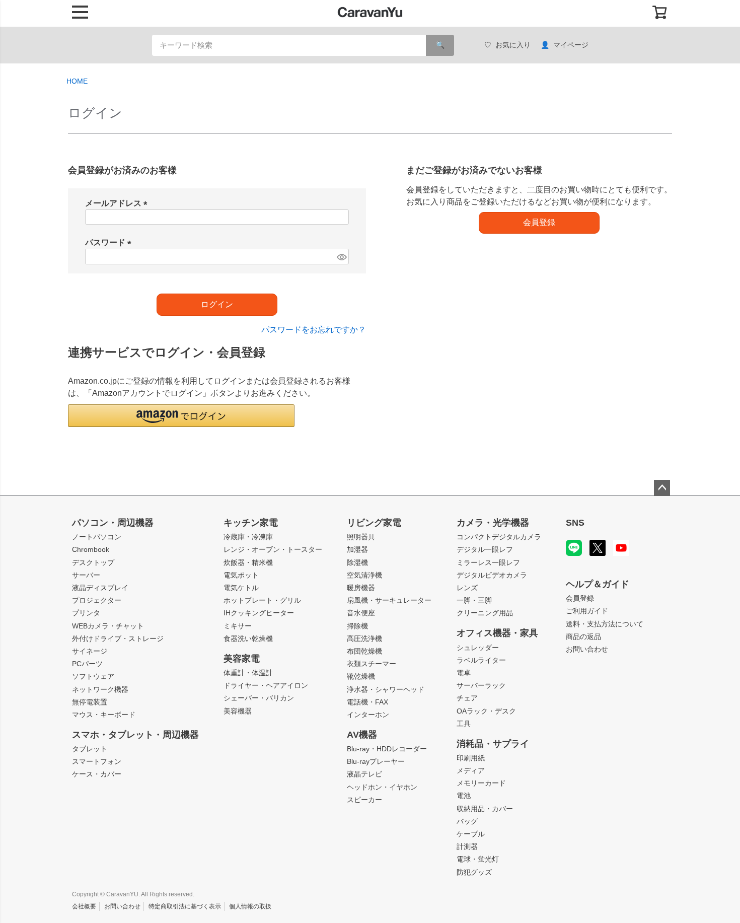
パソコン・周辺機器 (113, 523)
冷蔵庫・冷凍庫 (248, 537)
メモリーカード (481, 783)
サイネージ (89, 651)
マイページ (570, 45)
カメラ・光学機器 (493, 523)
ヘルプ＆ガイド (597, 584)
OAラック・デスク (486, 711)
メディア (471, 770)
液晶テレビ (364, 774)
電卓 (464, 673)
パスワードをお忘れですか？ (313, 329)
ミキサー (238, 626)
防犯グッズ (474, 872)
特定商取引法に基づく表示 (185, 906)
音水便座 (361, 613)
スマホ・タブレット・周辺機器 (135, 735)
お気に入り (513, 45)
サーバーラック (481, 685)
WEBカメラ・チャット (108, 626)
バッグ (467, 821)
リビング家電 (374, 523)
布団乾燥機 (364, 651)
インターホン (368, 715)
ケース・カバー (96, 774)
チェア (467, 698)
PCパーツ (87, 664)
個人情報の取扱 (250, 906)
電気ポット (241, 575)
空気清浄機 (364, 575)
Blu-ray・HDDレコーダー (387, 749)
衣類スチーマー (371, 664)
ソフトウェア (93, 676)
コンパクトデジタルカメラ (499, 537)
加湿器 (357, 549)
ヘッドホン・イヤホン (382, 787)
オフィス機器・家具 (497, 633)
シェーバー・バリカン (259, 698)
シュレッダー (478, 648)
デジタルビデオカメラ (492, 575)
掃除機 (357, 626)
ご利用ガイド (587, 611)
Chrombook (90, 549)
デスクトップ (93, 562)
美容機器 (238, 711)
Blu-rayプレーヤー (376, 761)
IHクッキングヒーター (259, 613)
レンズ (467, 588)
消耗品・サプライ (493, 744)
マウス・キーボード (103, 715)
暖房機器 (361, 588)
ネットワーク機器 (100, 689)
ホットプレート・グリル (262, 600)
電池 (464, 796)
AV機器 (362, 735)
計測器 (467, 846)
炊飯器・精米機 (248, 562)
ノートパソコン (96, 537)
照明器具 (361, 537)
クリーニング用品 (485, 613)
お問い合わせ (587, 649)
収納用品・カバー (485, 809)
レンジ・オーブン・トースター (273, 549)
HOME (77, 81)
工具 (464, 724)
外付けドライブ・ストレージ (118, 638)
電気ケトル (241, 588)
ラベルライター (481, 660)
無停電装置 (89, 702)
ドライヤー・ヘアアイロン (266, 685)
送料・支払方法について (604, 624)
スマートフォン (96, 761)
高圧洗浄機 (364, 638)
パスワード (110, 242)
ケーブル (471, 834)
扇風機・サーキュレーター (389, 600)
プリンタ (86, 613)
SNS (575, 523)
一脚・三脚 (474, 600)
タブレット (89, 749)
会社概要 (84, 906)
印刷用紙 (471, 758)
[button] (181, 415)
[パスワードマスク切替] (341, 256)
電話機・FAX (367, 702)
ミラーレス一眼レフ (488, 562)
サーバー (86, 575)
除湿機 (357, 562)
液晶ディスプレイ (100, 588)
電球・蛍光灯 (478, 859)
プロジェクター (96, 600)
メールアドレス (118, 203)
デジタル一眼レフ (485, 549)
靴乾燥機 (361, 676)
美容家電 (242, 659)
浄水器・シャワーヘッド (385, 689)
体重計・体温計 (248, 673)
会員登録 (580, 598)
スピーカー (364, 800)
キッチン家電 (251, 523)
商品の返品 (583, 636)
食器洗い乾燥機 (248, 638)
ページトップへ (662, 488)
